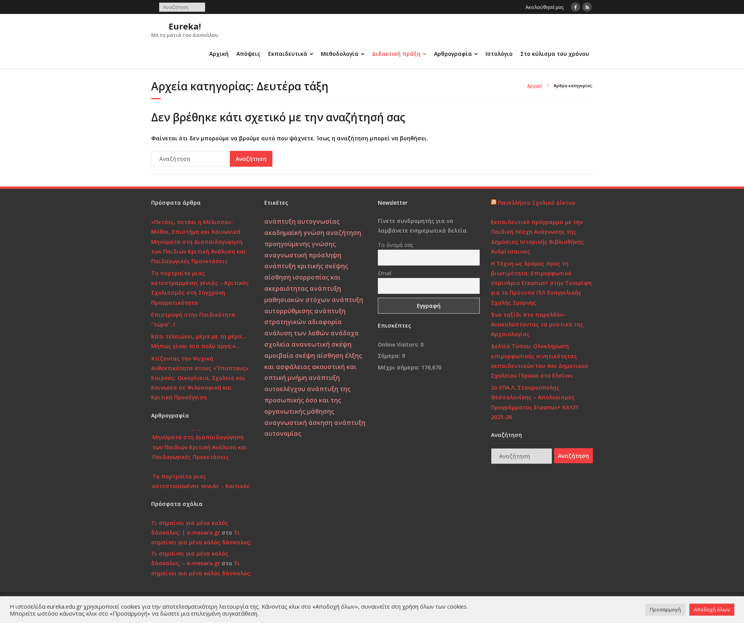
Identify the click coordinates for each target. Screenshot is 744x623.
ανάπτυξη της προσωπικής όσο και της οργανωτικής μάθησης (307, 400)
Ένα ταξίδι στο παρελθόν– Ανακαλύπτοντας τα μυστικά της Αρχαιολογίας (537, 324)
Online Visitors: (399, 344)
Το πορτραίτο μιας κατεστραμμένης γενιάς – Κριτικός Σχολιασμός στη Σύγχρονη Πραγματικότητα (200, 287)
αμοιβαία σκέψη (289, 355)
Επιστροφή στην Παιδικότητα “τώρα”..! (193, 319)
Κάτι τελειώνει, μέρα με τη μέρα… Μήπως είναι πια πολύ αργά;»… (198, 341)
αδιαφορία (325, 322)
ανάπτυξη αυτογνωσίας (301, 221)
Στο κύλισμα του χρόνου (554, 53)
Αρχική (219, 53)
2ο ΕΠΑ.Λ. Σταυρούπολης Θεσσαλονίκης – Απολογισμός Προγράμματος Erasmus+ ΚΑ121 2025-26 (535, 402)
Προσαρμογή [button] (665, 609)
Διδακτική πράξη (396, 53)
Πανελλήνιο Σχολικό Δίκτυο (536, 202)
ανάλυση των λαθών (296, 333)
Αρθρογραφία (453, 53)
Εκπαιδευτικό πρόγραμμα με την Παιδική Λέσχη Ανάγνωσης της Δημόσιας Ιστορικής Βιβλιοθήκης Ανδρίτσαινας (537, 236)
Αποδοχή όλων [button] (712, 609)
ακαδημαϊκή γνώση (294, 232)
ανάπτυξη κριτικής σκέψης (306, 266)
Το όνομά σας (395, 245)
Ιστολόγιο (499, 53)
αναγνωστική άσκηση (298, 422)
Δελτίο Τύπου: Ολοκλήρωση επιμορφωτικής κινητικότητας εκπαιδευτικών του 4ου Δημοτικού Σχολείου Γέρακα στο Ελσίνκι (539, 360)
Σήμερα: (390, 355)
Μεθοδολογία (339, 53)
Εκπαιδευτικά (287, 53)
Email (384, 273)
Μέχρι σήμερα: (399, 367)
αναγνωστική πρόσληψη (302, 255)
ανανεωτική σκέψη (321, 344)
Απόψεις (248, 53)
